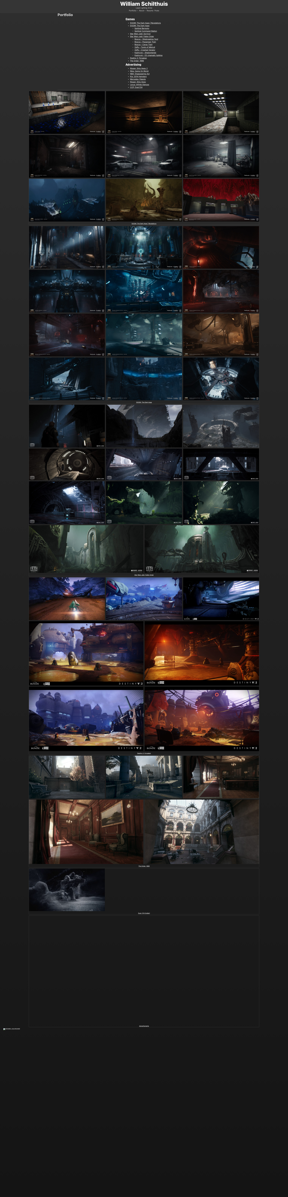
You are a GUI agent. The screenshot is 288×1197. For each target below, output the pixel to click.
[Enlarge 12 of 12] (256, 360)
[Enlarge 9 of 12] (256, 316)
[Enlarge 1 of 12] (102, 229)
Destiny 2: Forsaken (138, 58)
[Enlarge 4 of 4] (256, 689)
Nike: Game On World (139, 71)
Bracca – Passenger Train (145, 42)
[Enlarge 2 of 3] (179, 580)
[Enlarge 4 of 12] (102, 273)
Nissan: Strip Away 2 (139, 68)
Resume (150, 10)
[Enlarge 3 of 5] (256, 759)
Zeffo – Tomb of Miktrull (145, 47)
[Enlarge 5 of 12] (179, 273)
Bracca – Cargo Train (143, 44)
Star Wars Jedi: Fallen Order (142, 36)
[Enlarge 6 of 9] (256, 138)
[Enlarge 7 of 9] (102, 182)
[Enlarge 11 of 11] (256, 528)
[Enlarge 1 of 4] (140, 624)
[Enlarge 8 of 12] (179, 316)
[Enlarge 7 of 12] (102, 316)
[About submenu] (145, 10)
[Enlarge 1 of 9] (102, 94)
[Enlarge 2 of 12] (179, 229)
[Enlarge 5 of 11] (179, 451)
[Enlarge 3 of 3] (256, 580)
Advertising (133, 64)
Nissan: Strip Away (138, 82)
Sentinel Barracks (142, 28)
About (141, 10)
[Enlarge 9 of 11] (256, 484)
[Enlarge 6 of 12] (256, 273)
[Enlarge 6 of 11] (256, 451)
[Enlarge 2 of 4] (256, 624)
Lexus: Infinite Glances (139, 84)
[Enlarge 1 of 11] (102, 408)
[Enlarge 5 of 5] (256, 802)
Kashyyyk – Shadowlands (145, 53)
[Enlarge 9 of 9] (256, 182)
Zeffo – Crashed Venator (145, 50)
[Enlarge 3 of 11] (256, 408)
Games (130, 19)
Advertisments (144, 1026)
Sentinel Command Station (146, 31)
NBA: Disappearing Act (140, 74)
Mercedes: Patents (138, 79)
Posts (156, 10)
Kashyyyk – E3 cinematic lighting (148, 55)
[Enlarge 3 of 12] (256, 229)
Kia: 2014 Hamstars (138, 76)
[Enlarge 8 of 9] (179, 182)
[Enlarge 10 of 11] (140, 528)
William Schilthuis (144, 3)
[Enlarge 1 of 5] (102, 759)
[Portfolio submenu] (137, 10)
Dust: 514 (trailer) (144, 913)
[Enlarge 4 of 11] (102, 451)
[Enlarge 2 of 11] (179, 408)
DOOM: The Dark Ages (139, 26)
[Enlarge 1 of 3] (102, 580)
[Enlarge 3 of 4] (140, 689)
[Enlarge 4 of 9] (102, 138)
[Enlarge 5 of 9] (179, 138)
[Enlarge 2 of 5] (179, 759)
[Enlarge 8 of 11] (179, 484)
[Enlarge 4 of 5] (140, 802)
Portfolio (132, 10)
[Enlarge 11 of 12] (179, 360)
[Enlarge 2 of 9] (179, 94)
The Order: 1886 (137, 61)
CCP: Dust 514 (136, 87)
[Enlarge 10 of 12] (102, 360)
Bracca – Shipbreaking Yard (146, 39)
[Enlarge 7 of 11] (102, 484)
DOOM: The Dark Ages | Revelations (145, 23)
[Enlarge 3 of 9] (256, 94)
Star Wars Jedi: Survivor (140, 34)
